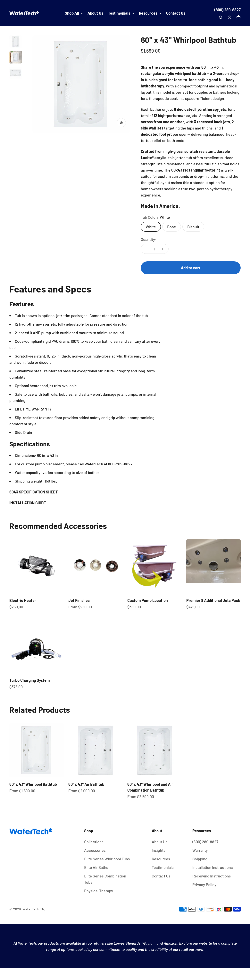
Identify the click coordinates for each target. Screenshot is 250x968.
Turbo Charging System (29, 680)
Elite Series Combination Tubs (105, 879)
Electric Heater (22, 600)
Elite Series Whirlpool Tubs (107, 858)
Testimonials (119, 13)
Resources (148, 13)
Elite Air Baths (96, 867)
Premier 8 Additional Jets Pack (213, 600)
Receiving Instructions (211, 876)
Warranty (200, 850)
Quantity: (148, 239)
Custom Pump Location (147, 600)
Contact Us (175, 13)
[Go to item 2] (15, 58)
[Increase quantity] (162, 249)
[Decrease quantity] (146, 249)
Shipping (199, 858)
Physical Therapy (98, 890)
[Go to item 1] (15, 42)
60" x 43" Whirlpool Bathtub (33, 784)
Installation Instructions (212, 867)
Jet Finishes (79, 600)
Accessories (95, 850)
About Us (95, 13)
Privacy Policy (204, 884)
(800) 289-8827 (227, 9)
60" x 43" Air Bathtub (86, 784)
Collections (94, 841)
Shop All (72, 13)
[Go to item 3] (15, 73)
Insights (158, 850)
